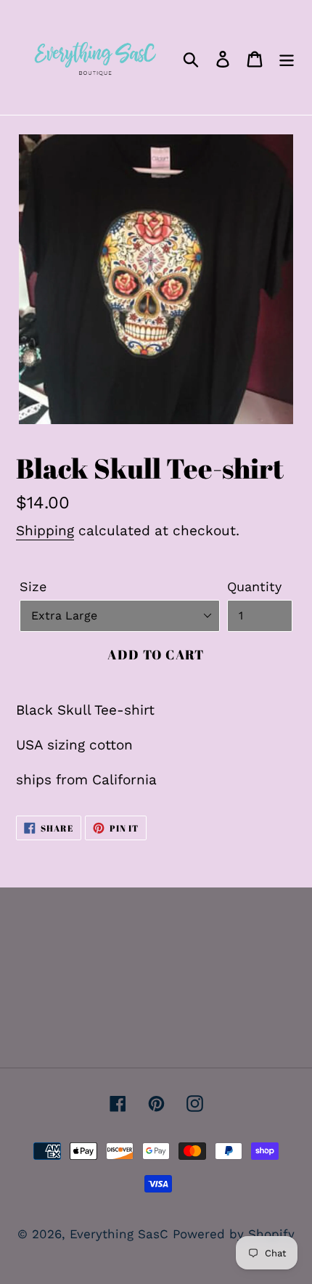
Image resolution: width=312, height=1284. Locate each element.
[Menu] (287, 57)
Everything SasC (121, 1234)
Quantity (254, 586)
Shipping (45, 530)
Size (33, 586)
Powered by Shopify (234, 1234)
